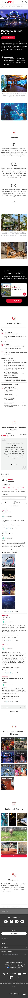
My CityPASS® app (8, 884)
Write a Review (23, 434)
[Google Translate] (14, 993)
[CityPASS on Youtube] (22, 921)
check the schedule (18, 401)
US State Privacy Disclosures (14, 962)
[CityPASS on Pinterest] (11, 921)
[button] (11, 464)
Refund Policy (8, 964)
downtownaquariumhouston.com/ (12, 395)
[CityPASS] (9, 2)
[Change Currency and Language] (22, 2)
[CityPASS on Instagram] (17, 921)
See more (6, 64)
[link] (9, 436)
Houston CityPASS (6, 6)
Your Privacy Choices (15, 967)
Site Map (20, 966)
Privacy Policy (19, 964)
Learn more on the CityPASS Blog (12, 336)
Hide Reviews (14, 711)
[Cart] (26, 2)
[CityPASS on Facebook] (6, 921)
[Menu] (2, 2)
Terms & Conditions (10, 966)
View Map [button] (6, 391)
